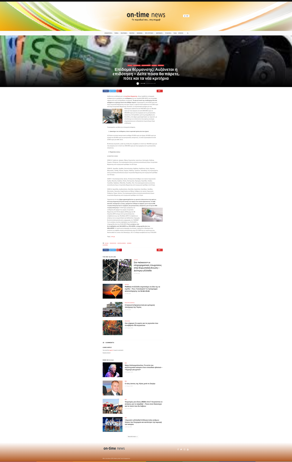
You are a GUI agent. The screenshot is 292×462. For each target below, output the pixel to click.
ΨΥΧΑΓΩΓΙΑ (168, 33)
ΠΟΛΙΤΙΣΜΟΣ (124, 33)
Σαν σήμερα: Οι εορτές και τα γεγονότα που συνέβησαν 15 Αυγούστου (141, 324)
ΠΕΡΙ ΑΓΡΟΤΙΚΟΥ (149, 33)
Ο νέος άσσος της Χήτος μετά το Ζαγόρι (140, 384)
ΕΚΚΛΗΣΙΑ (127, 321)
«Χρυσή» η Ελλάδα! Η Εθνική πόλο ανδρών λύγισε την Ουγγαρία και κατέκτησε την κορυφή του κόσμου (143, 422)
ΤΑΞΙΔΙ (175, 33)
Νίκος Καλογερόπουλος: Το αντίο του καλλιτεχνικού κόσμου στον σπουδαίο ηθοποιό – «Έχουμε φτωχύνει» (143, 367)
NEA (126, 363)
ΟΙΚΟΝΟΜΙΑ (139, 33)
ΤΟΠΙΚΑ (116, 33)
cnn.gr (113, 236)
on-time (143, 83)
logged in (111, 350)
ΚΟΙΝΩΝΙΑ (154, 65)
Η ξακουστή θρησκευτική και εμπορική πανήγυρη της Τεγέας (140, 306)
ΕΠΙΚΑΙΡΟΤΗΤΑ (108, 33)
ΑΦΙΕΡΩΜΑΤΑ (159, 33)
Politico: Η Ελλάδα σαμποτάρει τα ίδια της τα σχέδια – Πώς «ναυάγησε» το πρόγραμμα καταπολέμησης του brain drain (142, 289)
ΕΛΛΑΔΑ (130, 65)
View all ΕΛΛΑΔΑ (132, 436)
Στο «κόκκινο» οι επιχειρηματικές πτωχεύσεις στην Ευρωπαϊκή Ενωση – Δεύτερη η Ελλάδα (148, 266)
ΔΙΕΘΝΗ (136, 260)
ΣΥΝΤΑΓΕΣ (180, 33)
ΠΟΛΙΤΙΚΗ (131, 33)
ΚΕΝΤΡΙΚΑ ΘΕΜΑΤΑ (146, 65)
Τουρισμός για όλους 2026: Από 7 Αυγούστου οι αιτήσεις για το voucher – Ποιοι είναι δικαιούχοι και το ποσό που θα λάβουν (143, 404)
